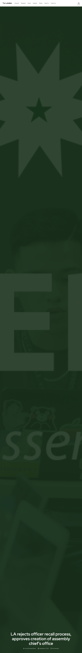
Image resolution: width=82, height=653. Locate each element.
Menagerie (23, 3)
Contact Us (53, 3)
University (16, 3)
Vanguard (35, 3)
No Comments (55, 648)
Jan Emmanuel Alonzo (31, 648)
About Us (46, 3)
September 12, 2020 (44, 648)
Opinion (40, 3)
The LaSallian (7, 3)
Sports (29, 3)
